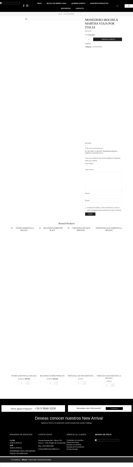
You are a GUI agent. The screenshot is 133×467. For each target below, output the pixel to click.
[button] (28, 383)
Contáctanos (114, 408)
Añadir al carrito (108, 39)
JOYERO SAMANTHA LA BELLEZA (24, 376)
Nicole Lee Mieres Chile (56, 3)
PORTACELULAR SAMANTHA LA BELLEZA (109, 377)
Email (87, 200)
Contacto (80, 8)
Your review (89, 169)
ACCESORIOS (69, 14)
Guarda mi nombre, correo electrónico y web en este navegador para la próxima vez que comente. (104, 209)
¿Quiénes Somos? (78, 3)
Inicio (39, 3)
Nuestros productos (99, 3)
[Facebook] (24, 6)
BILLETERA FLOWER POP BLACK (52, 376)
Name (87, 193)
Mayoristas (66, 8)
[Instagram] (27, 6)
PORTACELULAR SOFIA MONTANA (81, 376)
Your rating (89, 163)
